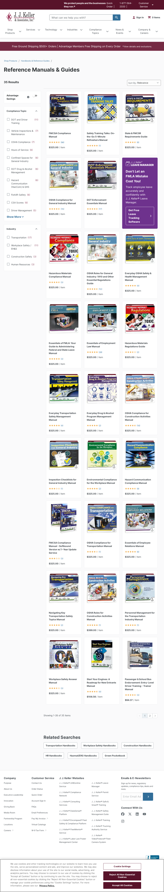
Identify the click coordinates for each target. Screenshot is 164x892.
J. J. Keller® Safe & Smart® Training (100, 803)
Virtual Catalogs (39, 824)
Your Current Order (154, 17)
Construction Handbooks (138, 745)
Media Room (9, 813)
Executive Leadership (13, 795)
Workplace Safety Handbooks (99, 745)
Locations (8, 824)
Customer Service (144, 5)
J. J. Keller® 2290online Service (69, 785)
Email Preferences (40, 813)
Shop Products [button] (10, 31)
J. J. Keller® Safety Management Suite (100, 813)
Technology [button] (51, 29)
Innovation (8, 801)
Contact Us (37, 783)
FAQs (34, 807)
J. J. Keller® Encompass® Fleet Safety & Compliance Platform (73, 822)
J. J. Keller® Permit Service (100, 794)
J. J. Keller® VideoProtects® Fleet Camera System (101, 838)
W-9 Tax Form (38, 830)
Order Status (37, 789)
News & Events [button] (120, 31)
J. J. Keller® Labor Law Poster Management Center (72, 840)
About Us (8, 789)
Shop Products (10, 61)
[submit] (148, 797)
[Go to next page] (155, 715)
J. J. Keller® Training (101, 820)
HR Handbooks (54, 755)
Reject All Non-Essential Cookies (122, 875)
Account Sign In (39, 801)
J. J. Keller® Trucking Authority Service (101, 828)
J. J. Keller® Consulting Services (69, 803)
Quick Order (37, 795)
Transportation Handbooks (60, 745)
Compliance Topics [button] (95, 31)
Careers (7, 830)
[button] (82, 46)
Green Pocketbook (115, 755)
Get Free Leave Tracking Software (134, 216)
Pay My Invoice (39, 819)
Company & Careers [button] (144, 31)
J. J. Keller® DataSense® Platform (70, 813)
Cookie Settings (122, 866)
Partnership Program (13, 819)
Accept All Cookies (122, 885)
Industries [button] (72, 29)
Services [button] (30, 29)
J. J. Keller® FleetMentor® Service (70, 831)
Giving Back (9, 807)
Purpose (7, 783)
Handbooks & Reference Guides (35, 61)
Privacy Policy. (47, 885)
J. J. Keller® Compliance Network (70, 794)
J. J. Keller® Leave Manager (100, 785)
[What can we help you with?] (116, 17)
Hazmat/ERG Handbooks (83, 755)
